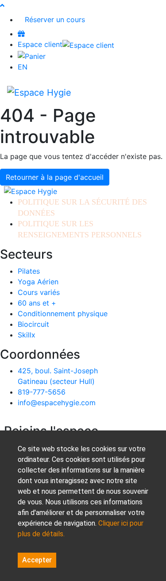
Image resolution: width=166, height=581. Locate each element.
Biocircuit (33, 324)
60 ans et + (37, 302)
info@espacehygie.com (57, 402)
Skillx (26, 334)
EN (22, 66)
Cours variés (39, 292)
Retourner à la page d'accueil (55, 177)
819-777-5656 (42, 391)
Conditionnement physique (63, 313)
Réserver (55, 19)
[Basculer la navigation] (146, 92)
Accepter (37, 560)
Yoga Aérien (38, 281)
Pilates (29, 271)
